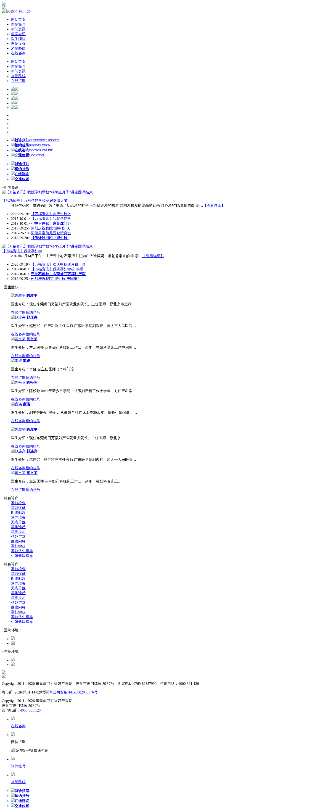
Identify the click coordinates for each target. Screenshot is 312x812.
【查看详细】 (214, 205)
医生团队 (18, 39)
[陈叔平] (18, 296)
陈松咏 (31, 382)
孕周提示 (18, 532)
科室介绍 (18, 34)
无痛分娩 (18, 522)
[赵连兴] (18, 317)
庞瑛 (26, 404)
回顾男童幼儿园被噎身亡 (51, 233)
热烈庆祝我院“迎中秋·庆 (50, 228)
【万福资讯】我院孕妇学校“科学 (57, 269)
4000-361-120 (20, 11)
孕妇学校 (18, 546)
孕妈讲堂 (18, 536)
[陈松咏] (18, 382)
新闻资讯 (18, 29)
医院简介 (18, 24)
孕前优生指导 (22, 551)
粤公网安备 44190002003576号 (73, 692)
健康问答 (18, 541)
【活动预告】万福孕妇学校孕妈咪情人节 (35, 201)
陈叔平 (31, 296)
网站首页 (18, 19)
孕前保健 (18, 508)
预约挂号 (33, 312)
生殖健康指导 (22, 556)
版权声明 (105, 692)
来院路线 (18, 48)
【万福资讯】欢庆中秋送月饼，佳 (58, 264)
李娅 (26, 361)
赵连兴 (31, 317)
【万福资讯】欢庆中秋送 (51, 214)
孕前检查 (18, 503)
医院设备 (18, 43)
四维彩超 (18, 512)
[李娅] (16, 361)
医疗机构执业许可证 (129, 692)
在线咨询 (18, 53)
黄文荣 (31, 339)
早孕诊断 (18, 527)
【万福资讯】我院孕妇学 (51, 219)
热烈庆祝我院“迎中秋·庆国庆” (55, 279)
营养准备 (18, 517)
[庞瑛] (16, 404)
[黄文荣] (18, 339)
